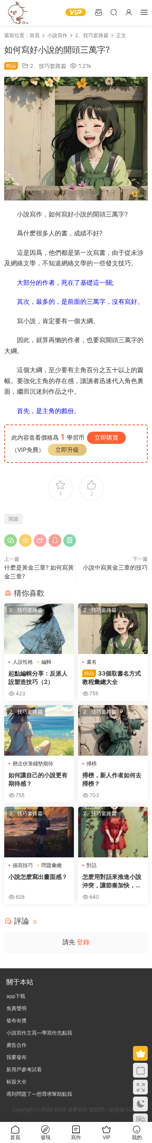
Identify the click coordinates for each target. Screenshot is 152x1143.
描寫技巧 (23, 865)
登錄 (83, 942)
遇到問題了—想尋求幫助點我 (39, 1094)
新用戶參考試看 (24, 1069)
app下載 (15, 996)
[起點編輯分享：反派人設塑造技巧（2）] (39, 628)
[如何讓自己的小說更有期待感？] (39, 730)
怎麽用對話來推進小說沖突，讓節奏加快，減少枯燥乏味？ (111, 881)
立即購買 (106, 437)
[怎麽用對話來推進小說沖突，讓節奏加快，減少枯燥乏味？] (113, 832)
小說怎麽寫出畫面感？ (38, 876)
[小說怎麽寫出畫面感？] (39, 832)
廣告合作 (16, 1045)
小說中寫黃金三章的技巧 (115, 567)
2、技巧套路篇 (48, 65)
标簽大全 (16, 1081)
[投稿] (98, 12)
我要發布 (16, 1057)
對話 (92, 865)
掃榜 (92, 763)
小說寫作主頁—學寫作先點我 (39, 1033)
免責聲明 (16, 1008)
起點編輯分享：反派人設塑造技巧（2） (38, 677)
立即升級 (67, 449)
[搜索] (113, 12)
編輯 (46, 662)
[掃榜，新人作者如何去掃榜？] (113, 730)
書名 (92, 662)
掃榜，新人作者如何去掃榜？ (111, 779)
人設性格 (23, 662)
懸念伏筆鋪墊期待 (33, 763)
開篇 (13, 519)
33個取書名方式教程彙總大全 (111, 677)
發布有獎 (16, 1020)
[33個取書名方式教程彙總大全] (113, 628)
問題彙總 (51, 865)
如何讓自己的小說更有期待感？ (38, 779)
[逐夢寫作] (17, 12)
